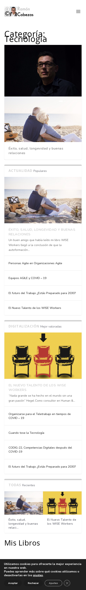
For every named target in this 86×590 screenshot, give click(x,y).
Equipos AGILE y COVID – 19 (27, 278)
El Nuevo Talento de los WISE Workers (35, 308)
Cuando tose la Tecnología (26, 433)
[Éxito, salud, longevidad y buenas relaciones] (43, 200)
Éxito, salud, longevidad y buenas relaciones (36, 150)
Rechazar (33, 583)
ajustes (38, 575)
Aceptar (13, 583)
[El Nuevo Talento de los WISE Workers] (43, 355)
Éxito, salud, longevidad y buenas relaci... (23, 524)
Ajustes (53, 583)
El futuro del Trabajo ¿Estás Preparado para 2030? (42, 293)
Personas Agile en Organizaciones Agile (35, 263)
